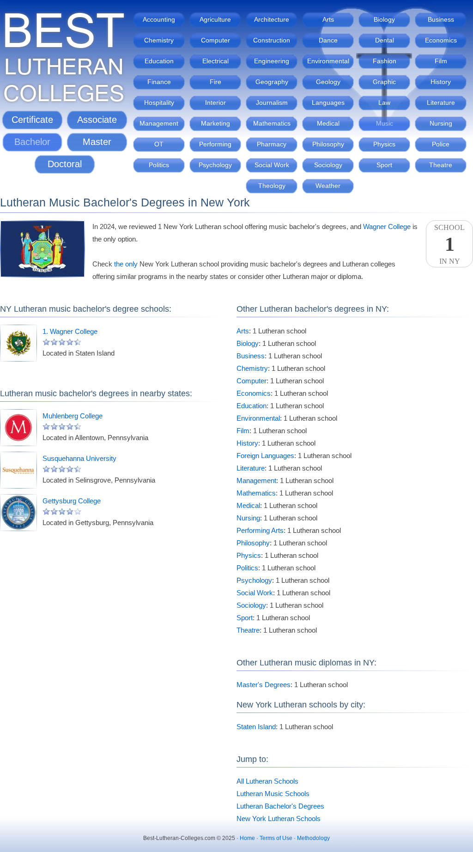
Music (384, 123)
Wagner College (387, 226)
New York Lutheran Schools (278, 818)
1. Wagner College (69, 331)
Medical (328, 123)
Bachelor (32, 142)
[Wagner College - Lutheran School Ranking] (18, 343)
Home (247, 838)
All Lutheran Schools (267, 781)
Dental (384, 40)
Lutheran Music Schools (272, 794)
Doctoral (65, 164)
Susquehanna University (79, 458)
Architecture (271, 19)
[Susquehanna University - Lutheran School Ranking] (18, 470)
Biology (384, 19)
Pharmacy (271, 144)
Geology (328, 81)
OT (159, 144)
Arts (328, 19)
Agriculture (215, 19)
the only (126, 264)
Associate (97, 120)
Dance (328, 40)
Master (97, 142)
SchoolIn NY (449, 244)
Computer (215, 40)
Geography (271, 81)
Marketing (215, 123)
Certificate (32, 120)
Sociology (328, 165)
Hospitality (159, 102)
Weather (327, 185)
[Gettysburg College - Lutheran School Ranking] (18, 512)
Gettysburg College (71, 501)
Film (441, 61)
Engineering (271, 61)
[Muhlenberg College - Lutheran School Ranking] (18, 427)
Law (384, 102)
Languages (328, 102)
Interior (215, 102)
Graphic (384, 81)
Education (159, 61)
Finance (159, 81)
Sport (384, 165)
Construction (271, 40)
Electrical (215, 61)
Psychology (215, 165)
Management (158, 123)
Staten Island (256, 727)
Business (441, 19)
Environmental (328, 61)
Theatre (440, 165)
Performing (215, 144)
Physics (384, 144)
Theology (271, 185)
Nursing (441, 123)
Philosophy (328, 144)
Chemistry (159, 40)
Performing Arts (260, 530)
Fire (215, 81)
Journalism (272, 102)
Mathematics (272, 123)
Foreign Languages (265, 455)
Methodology (313, 838)
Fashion (384, 61)
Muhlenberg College (72, 416)
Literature (441, 102)
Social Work (272, 165)
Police (440, 144)
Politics (159, 165)
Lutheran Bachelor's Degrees (280, 806)
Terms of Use (276, 838)
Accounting (159, 19)
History (441, 81)
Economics (441, 40)
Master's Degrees (263, 685)
